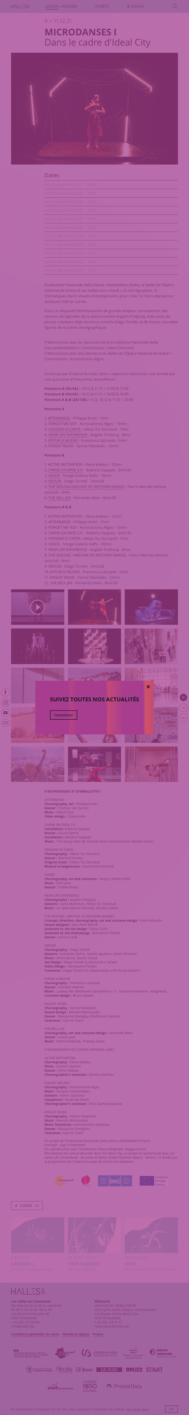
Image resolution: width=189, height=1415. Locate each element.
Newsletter (63, 715)
